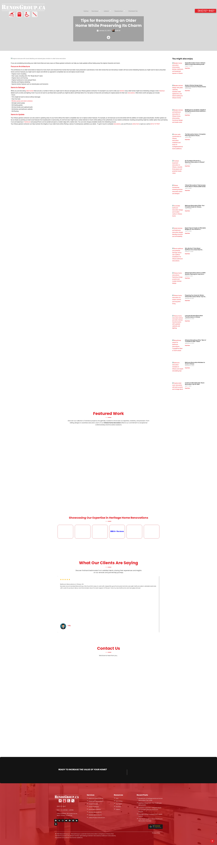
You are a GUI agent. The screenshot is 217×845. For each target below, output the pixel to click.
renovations (131, 93)
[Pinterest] (69, 820)
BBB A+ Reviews (117, 531)
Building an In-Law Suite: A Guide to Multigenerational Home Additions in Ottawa (195, 111)
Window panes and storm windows (22, 101)
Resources (119, 11)
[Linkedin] (73, 820)
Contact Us (133, 11)
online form (135, 124)
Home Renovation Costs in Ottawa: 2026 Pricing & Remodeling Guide (195, 63)
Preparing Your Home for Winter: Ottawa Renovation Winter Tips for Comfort (195, 296)
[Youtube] (66, 820)
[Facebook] (55, 820)
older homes (29, 91)
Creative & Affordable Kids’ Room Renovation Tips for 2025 (194, 383)
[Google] (55, 824)
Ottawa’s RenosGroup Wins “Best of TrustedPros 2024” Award (195, 340)
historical (162, 91)
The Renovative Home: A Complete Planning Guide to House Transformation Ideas (195, 135)
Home (86, 11)
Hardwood (27, 122)
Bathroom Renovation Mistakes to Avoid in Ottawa (195, 363)
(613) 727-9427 (155, 124)
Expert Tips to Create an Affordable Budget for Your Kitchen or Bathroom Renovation (195, 229)
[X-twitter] (59, 820)
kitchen (122, 91)
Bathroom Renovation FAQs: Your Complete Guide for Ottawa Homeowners (195, 207)
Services (95, 11)
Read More (187, 68)
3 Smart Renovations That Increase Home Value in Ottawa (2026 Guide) (195, 185)
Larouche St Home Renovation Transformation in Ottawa (194, 316)
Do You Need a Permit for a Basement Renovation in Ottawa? (195, 161)
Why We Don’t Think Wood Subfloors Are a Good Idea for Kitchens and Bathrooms (193, 249)
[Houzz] (76, 820)
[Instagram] (62, 820)
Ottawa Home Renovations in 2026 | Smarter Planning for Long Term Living (195, 274)
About (106, 11)
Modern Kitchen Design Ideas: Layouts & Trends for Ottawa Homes (195, 85)
